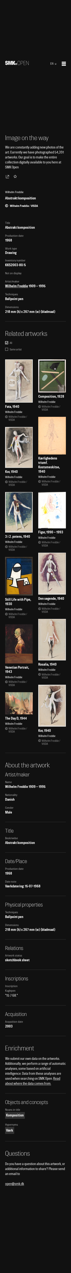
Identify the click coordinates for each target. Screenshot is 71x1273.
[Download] (8, 176)
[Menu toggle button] (64, 64)
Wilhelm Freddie (16, 286)
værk (9, 1130)
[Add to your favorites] (16, 176)
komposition (15, 1115)
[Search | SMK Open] (17, 64)
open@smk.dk (14, 1184)
